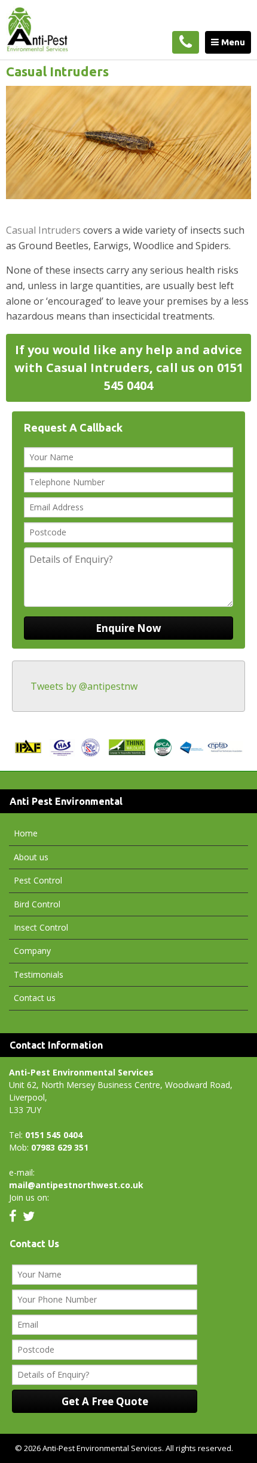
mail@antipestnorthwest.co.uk (76, 1185)
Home (26, 833)
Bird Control (37, 904)
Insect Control (41, 927)
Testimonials (38, 974)
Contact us (35, 997)
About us (31, 857)
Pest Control (38, 880)
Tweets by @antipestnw (83, 686)
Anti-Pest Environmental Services (51, 30)
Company (32, 950)
